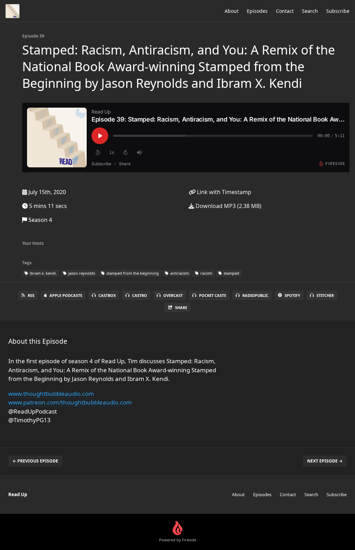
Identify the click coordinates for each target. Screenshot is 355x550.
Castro (139, 295)
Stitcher (325, 295)
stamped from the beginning (132, 273)
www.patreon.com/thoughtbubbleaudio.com (70, 402)
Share (181, 307)
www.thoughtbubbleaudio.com (51, 394)
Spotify (292, 295)
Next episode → (325, 461)
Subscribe (337, 11)
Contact (285, 11)
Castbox (107, 295)
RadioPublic (255, 295)
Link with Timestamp (223, 192)
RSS (31, 295)
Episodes (257, 11)
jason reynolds (81, 273)
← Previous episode (35, 461)
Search (310, 11)
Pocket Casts (212, 295)
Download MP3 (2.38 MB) (227, 206)
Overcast (173, 295)
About (232, 11)
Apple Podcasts (66, 295)
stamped (231, 273)
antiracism (179, 273)
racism (205, 273)
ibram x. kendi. (43, 273)
